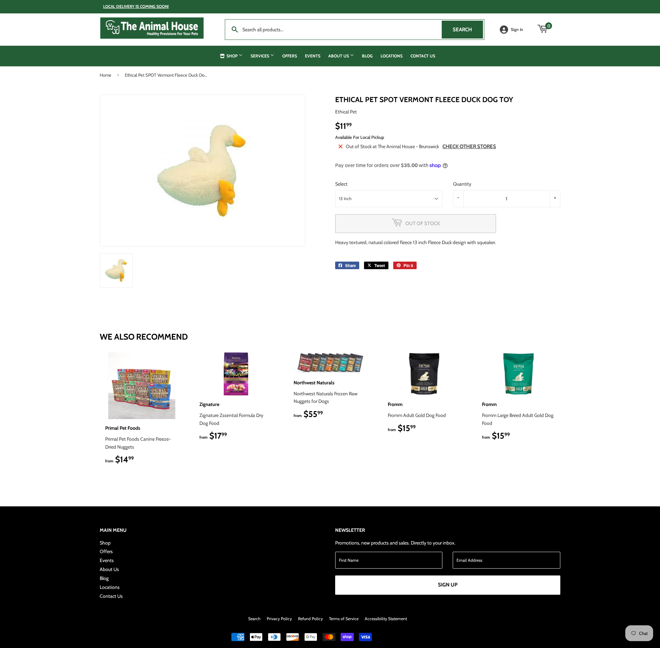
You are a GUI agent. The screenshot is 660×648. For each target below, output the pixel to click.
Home (105, 75)
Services (260, 55)
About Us (339, 55)
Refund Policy (310, 618)
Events (312, 55)
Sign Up (448, 585)
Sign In (517, 29)
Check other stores (469, 146)
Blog (367, 55)
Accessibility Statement (386, 618)
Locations (392, 55)
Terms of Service (344, 618)
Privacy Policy (279, 618)
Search (468, 29)
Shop (232, 55)
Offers (289, 55)
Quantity (462, 184)
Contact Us (422, 55)
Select (341, 184)
